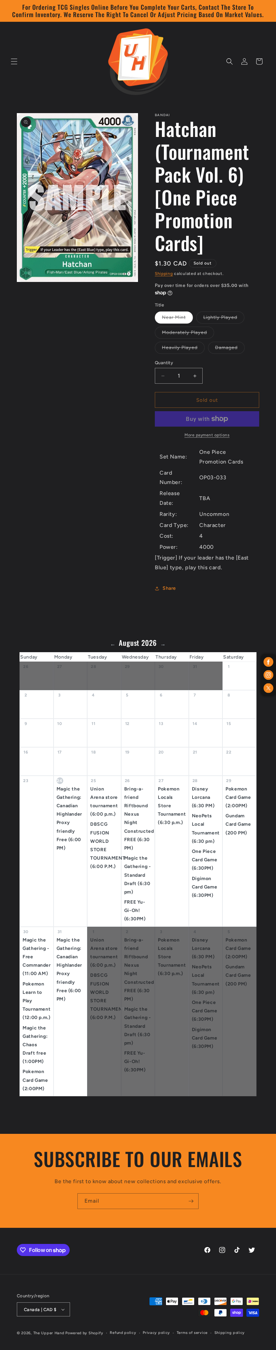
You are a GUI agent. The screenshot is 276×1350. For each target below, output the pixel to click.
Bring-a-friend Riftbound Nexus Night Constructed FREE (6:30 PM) (139, 818)
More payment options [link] (207, 435)
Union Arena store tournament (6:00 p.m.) (104, 801)
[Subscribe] (190, 1201)
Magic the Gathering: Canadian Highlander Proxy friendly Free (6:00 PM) (69, 818)
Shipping (164, 273)
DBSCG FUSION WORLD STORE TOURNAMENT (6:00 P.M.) (105, 845)
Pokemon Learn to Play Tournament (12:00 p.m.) (36, 1001)
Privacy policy (156, 1333)
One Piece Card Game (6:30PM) (204, 860)
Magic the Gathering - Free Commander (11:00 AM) (36, 957)
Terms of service (192, 1333)
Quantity (164, 362)
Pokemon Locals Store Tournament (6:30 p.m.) (172, 806)
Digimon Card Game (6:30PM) (204, 887)
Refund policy (123, 1333)
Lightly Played (223, 319)
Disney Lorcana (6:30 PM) (203, 797)
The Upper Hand (48, 1333)
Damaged (230, 349)
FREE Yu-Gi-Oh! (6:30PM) (135, 910)
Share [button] (169, 588)
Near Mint (177, 319)
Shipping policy (229, 1333)
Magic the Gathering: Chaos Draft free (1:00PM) (35, 1045)
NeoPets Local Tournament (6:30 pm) (206, 828)
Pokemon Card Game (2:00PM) (238, 797)
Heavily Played (183, 349)
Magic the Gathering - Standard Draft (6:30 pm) (137, 875)
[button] (14, 61)
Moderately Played (188, 334)
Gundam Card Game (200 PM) (238, 824)
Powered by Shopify (84, 1333)
